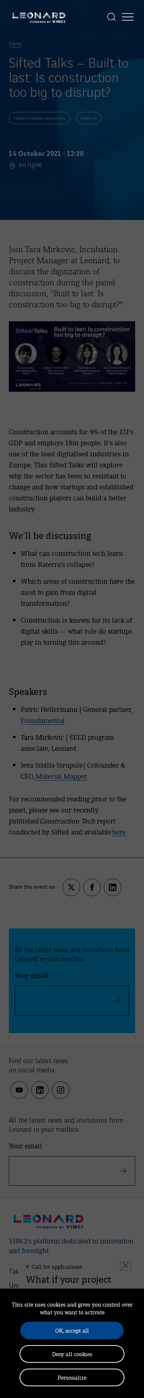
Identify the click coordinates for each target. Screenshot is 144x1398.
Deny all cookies (72, 1354)
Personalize (72, 1377)
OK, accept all (72, 1330)
